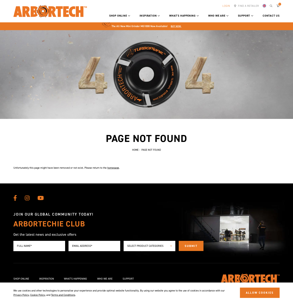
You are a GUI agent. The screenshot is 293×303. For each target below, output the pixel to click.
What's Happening (182, 15)
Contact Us (271, 15)
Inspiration (148, 15)
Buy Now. (176, 26)
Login (226, 6)
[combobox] (149, 246)
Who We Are (216, 15)
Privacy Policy (21, 295)
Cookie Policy (37, 295)
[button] (129, 15)
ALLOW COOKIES (260, 293)
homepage (113, 168)
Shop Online (118, 15)
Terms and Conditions (63, 295)
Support (244, 15)
